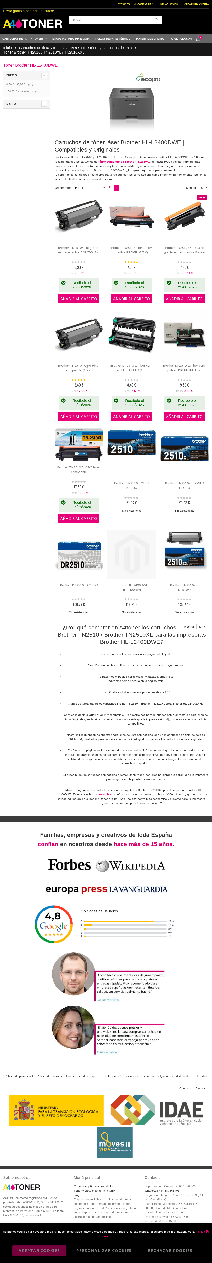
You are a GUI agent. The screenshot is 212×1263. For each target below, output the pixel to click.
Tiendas (202, 1076)
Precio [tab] (11, 75)
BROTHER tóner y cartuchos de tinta (101, 48)
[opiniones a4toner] (106, 1002)
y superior (21, 91)
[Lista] (123, 188)
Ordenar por (63, 187)
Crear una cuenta (196, 4)
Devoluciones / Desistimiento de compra (127, 1076)
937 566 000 (124, 4)
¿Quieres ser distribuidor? (175, 1076)
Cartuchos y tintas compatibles (94, 1186)
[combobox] (115, 20)
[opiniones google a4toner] (106, 948)
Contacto (185, 1088)
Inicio (7, 48)
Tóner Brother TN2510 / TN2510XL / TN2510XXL (43, 52)
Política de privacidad (19, 1076)
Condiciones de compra (81, 1076)
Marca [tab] (11, 104)
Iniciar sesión (169, 4)
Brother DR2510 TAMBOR (79, 585)
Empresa (201, 1088)
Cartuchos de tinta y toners (41, 48)
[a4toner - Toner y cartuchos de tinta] (32, 23)
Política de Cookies (49, 1076)
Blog (77, 1195)
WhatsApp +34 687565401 (162, 1190)
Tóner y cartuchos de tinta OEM (95, 1190)
